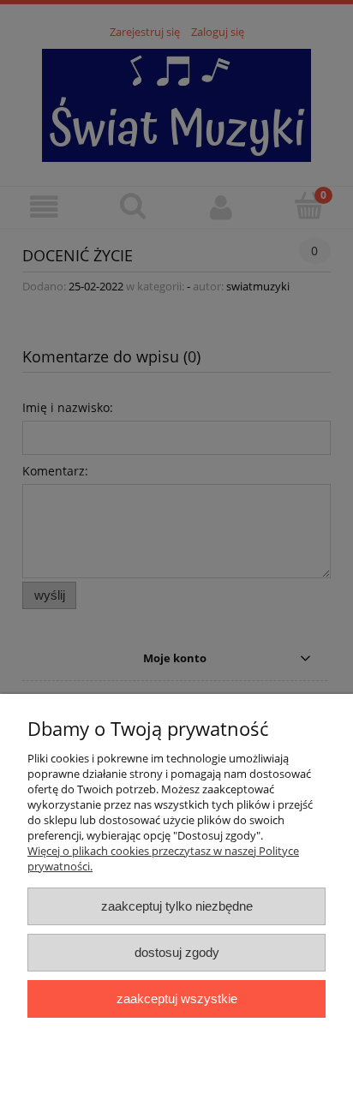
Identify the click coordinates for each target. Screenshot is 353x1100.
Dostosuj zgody (177, 952)
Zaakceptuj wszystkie (177, 998)
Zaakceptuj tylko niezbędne (177, 906)
